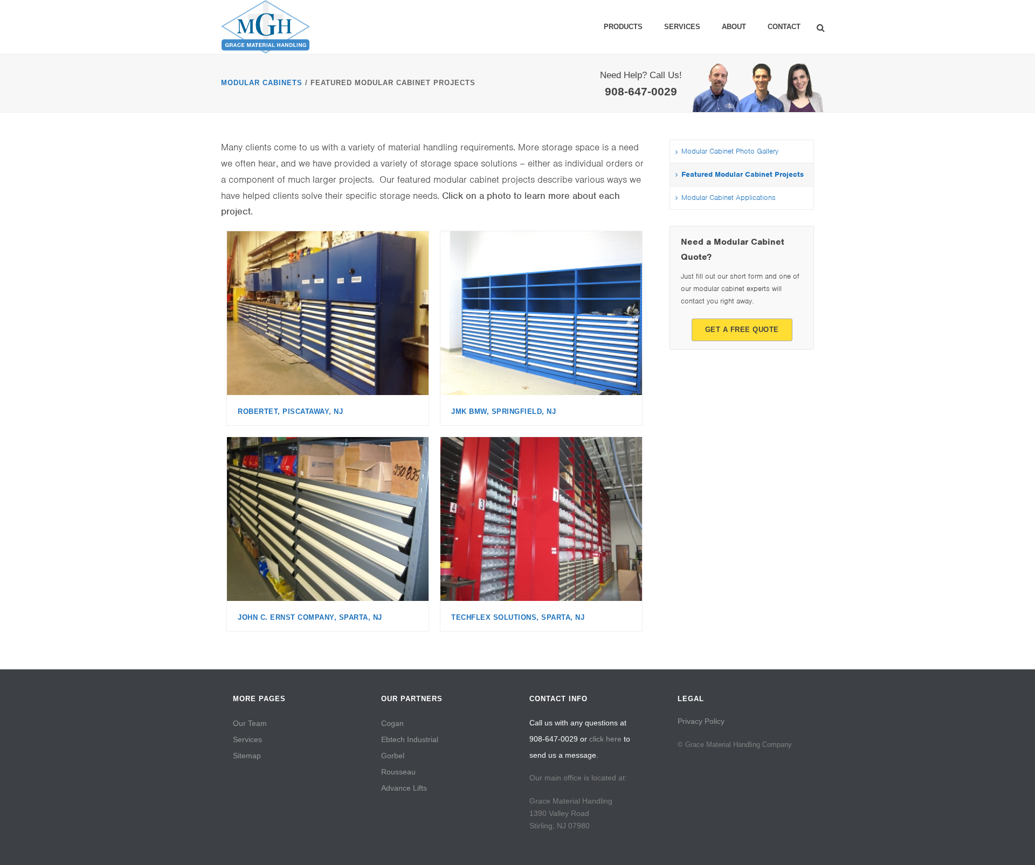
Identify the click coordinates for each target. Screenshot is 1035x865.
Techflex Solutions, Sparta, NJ (517, 617)
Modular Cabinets (261, 83)
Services (682, 27)
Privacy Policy (701, 721)
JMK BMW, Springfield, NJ (503, 411)
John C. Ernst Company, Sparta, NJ (310, 617)
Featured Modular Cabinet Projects (742, 174)
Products (623, 27)
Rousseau (398, 771)
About (734, 27)
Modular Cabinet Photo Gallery (729, 151)
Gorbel (392, 755)
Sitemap (247, 755)
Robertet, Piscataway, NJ (290, 411)
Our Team (250, 723)
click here (605, 739)
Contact (784, 27)
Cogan (392, 723)
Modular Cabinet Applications (728, 197)
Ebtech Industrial (409, 739)
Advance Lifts (404, 788)
